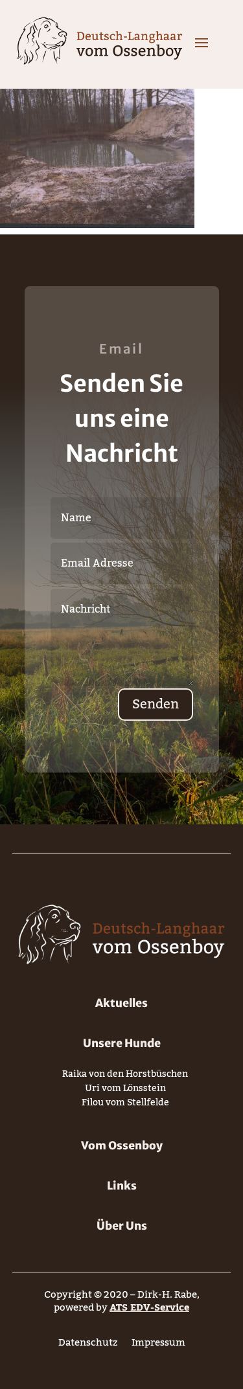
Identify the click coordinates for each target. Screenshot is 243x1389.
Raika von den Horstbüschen (125, 1076)
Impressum (158, 1345)
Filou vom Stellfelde (125, 1105)
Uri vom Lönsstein (125, 1091)
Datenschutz (87, 1345)
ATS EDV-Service (149, 1307)
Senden (155, 704)
